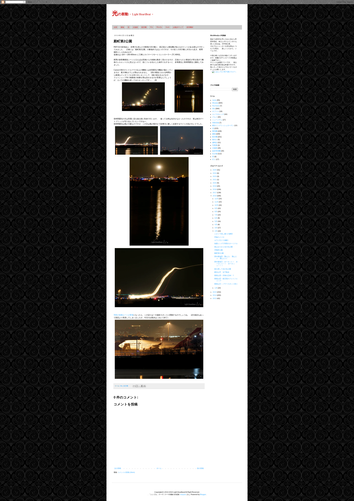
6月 (216, 218)
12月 (217, 199)
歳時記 (214, 142)
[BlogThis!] (136, 386)
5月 (216, 221)
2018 (215, 189)
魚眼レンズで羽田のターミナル (226, 243)
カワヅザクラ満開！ (221, 240)
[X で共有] (139, 386)
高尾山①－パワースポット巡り (226, 284)
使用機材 (190, 27)
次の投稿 (117, 468)
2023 (215, 176)
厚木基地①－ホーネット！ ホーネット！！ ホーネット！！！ (226, 264)
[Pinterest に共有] (144, 386)
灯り (214, 159)
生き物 (214, 154)
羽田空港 (215, 123)
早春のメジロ (219, 237)
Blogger (203, 494)
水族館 (135, 27)
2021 (215, 180)
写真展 (214, 145)
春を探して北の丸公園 (222, 269)
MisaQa (159, 27)
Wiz (151, 27)
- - (132, 13)
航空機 (143, 27)
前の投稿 (200, 468)
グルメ (214, 117)
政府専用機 (216, 151)
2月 (216, 231)
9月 (216, 208)
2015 (215, 292)
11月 (217, 202)
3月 (216, 228)
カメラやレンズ (218, 114)
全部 (115, 27)
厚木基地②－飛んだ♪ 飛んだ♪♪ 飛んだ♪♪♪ (225, 257)
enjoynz (183, 494)
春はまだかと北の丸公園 (223, 247)
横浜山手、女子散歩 (221, 272)
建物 (122, 27)
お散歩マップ (178, 27)
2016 (215, 196)
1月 (216, 288)
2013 (215, 298)
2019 (215, 186)
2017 (215, 193)
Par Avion (215, 106)
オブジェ (215, 111)
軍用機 (214, 131)
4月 (216, 225)
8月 (216, 212)
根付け (214, 140)
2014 (215, 295)
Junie (167, 27)
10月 (217, 205)
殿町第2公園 (219, 253)
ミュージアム (217, 120)
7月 (216, 215)
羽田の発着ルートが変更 (123, 315)
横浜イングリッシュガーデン (223, 125)
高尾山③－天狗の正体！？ (224, 275)
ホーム (159, 468)
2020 (215, 183)
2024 (215, 173)
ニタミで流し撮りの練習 (223, 234)
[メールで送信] (134, 386)
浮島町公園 (218, 250)
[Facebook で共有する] (142, 386)
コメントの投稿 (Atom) (126, 472)
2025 (215, 170)
